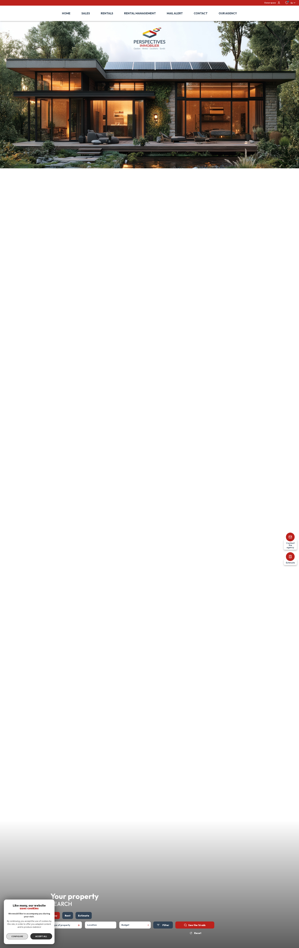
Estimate (83, 915)
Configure (17, 936)
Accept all (41, 936)
